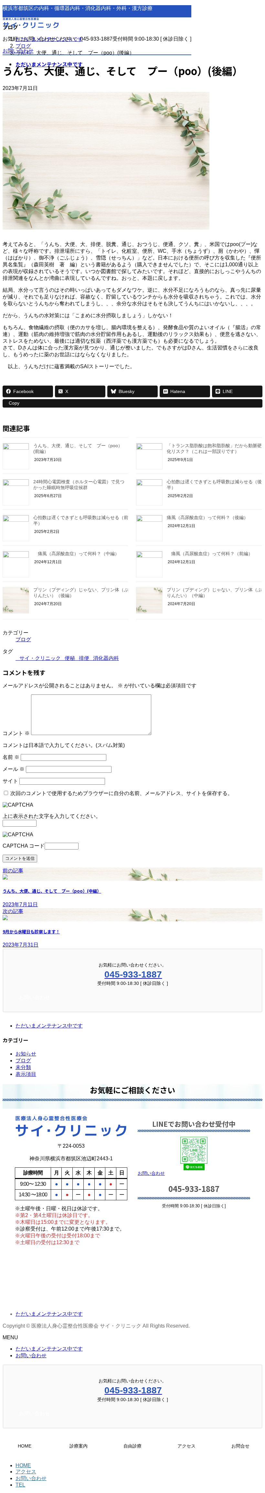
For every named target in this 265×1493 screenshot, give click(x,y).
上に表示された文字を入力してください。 (52, 816)
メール (14, 769)
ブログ (23, 639)
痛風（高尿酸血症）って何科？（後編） (207, 517)
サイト (10, 781)
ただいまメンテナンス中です (49, 1025)
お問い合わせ (18, 51)
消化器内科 (106, 658)
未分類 (23, 1067)
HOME (23, 1465)
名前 (11, 757)
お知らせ (26, 1053)
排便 (84, 658)
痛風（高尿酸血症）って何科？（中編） (76, 553)
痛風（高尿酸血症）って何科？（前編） (210, 553)
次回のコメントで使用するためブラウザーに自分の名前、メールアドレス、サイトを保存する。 (121, 793)
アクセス (26, 1471)
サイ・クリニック (40, 658)
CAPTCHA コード (24, 846)
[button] (194, 1173)
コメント (16, 733)
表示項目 (26, 1074)
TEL (20, 1485)
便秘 (70, 658)
